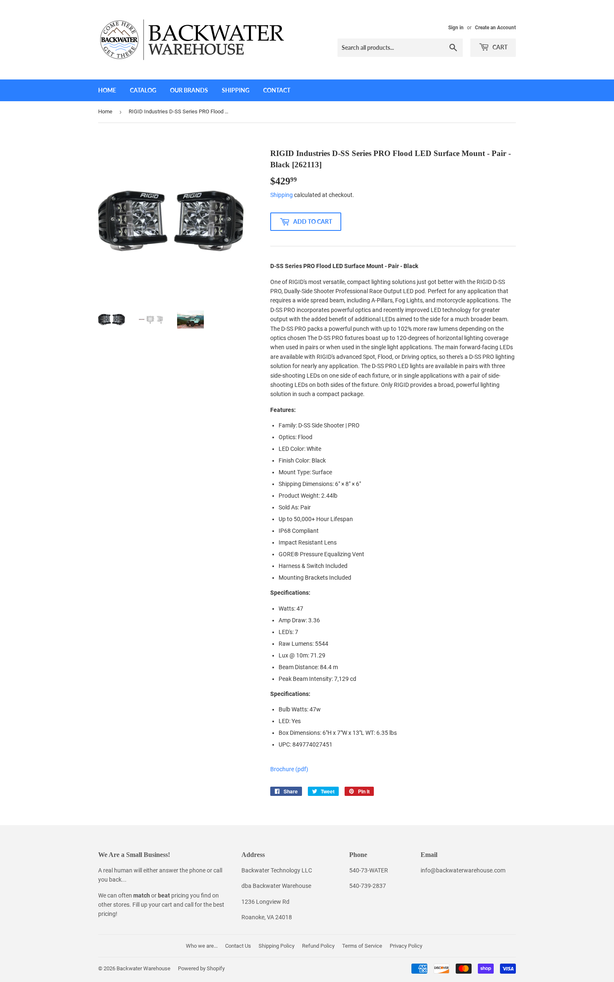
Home (107, 90)
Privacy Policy (406, 946)
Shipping (235, 90)
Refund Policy (318, 946)
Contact (276, 90)
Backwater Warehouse (143, 968)
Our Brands (189, 90)
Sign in (456, 28)
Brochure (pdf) (289, 769)
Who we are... (202, 946)
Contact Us (238, 946)
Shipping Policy (276, 946)
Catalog (143, 90)
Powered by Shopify (201, 968)
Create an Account (495, 28)
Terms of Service (362, 946)
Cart (499, 47)
